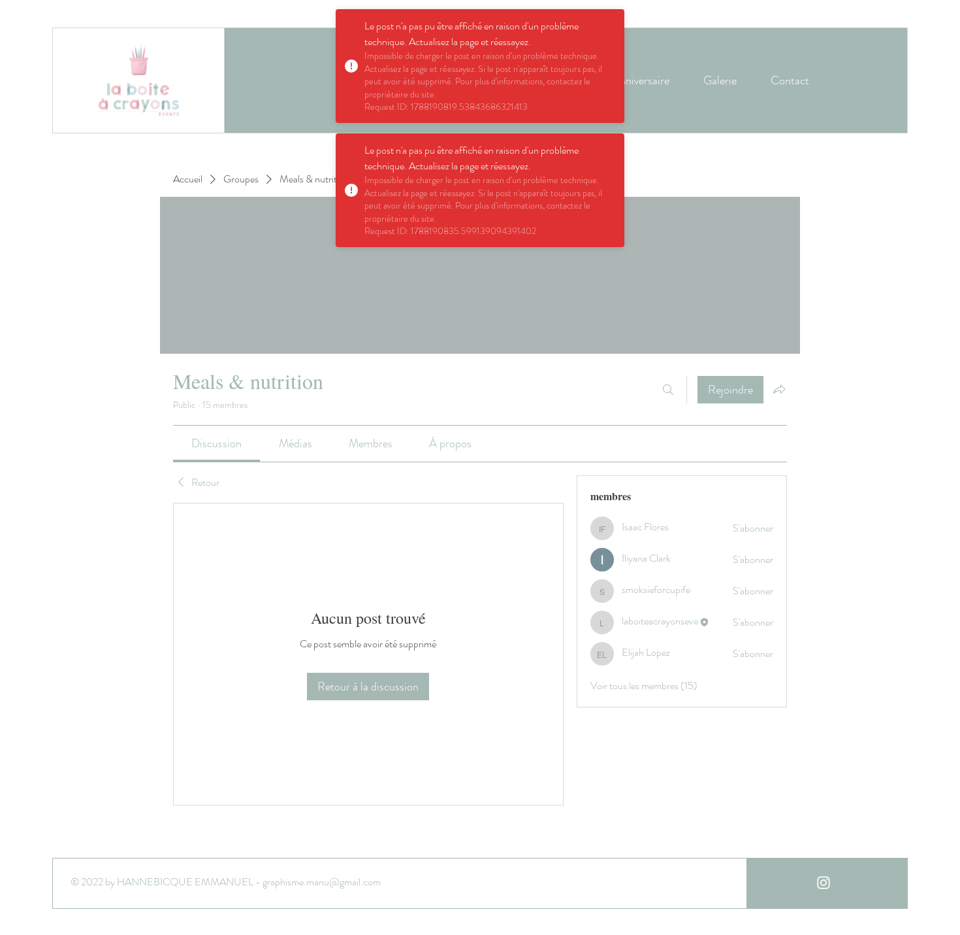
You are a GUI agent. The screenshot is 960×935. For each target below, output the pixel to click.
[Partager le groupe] (779, 389)
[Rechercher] (668, 389)
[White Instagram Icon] (823, 882)
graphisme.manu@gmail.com (322, 881)
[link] (216, 443)
